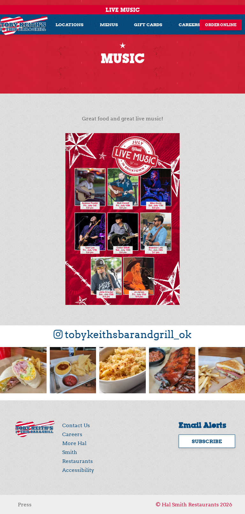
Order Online (220, 24)
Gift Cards (148, 24)
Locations (70, 24)
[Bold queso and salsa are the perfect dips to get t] (73, 370)
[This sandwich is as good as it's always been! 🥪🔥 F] (221, 370)
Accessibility (78, 470)
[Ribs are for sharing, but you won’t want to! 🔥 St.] (172, 370)
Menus (109, 24)
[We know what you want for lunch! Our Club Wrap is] (23, 370)
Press (25, 504)
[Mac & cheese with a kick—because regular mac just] (122, 370)
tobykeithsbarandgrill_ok (127, 334)
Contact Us (76, 425)
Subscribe (207, 441)
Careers (189, 24)
